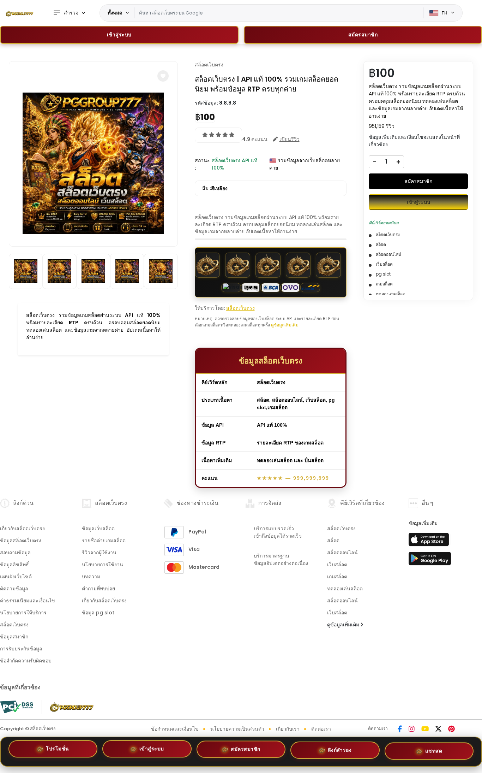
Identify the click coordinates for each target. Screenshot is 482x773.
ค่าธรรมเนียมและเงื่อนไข (27, 600)
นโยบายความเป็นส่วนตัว (237, 728)
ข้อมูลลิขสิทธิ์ (14, 564)
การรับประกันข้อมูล (21, 648)
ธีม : (215, 188)
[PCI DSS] (16, 707)
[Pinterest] (451, 729)
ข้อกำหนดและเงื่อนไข (175, 728)
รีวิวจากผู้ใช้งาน (99, 552)
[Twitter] (438, 729)
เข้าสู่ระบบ (119, 34)
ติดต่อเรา (321, 728)
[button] (163, 76)
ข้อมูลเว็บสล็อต (98, 528)
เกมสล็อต (337, 576)
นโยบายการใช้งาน (102, 564)
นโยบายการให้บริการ (23, 612)
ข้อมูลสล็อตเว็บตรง (20, 540)
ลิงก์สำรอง (340, 748)
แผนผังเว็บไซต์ (16, 576)
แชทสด (433, 748)
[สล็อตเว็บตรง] (19, 13)
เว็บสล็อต (337, 564)
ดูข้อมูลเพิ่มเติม (285, 325)
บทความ (91, 576)
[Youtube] (425, 729)
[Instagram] (411, 729)
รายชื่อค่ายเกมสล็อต (104, 540)
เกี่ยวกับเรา (288, 728)
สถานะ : (202, 164)
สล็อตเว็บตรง (209, 64)
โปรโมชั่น (57, 751)
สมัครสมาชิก (418, 181)
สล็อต (333, 540)
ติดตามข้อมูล (14, 588)
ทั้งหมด (115, 13)
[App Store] (430, 541)
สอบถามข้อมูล (15, 552)
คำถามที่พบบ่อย (98, 588)
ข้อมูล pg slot (98, 612)
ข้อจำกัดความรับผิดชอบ (26, 660)
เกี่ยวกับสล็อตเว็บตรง (22, 528)
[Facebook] (400, 729)
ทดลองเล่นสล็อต (345, 588)
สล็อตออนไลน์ (342, 552)
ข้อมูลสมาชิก (14, 636)
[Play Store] (430, 561)
